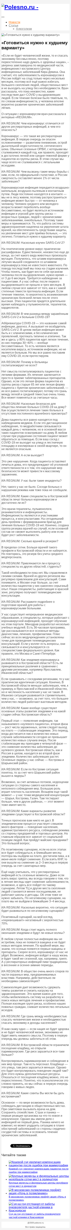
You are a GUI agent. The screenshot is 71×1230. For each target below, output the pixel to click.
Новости (14, 22)
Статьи (13, 25)
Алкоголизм (24, 28)
